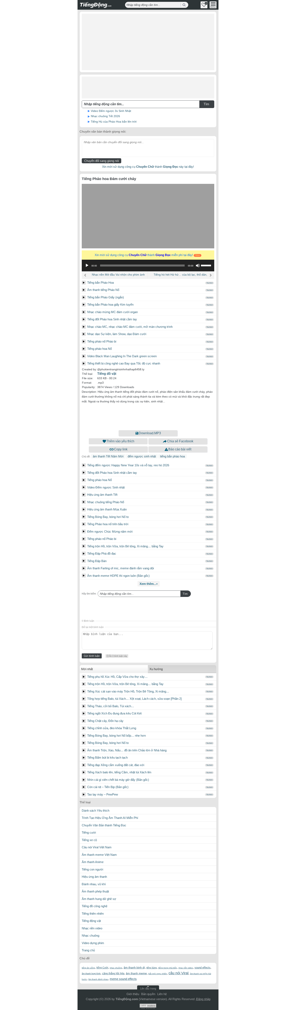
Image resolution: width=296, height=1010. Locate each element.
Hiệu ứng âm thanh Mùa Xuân (107, 509)
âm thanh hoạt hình (91, 973)
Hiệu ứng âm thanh (94, 876)
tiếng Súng (151, 967)
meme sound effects (123, 979)
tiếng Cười (102, 967)
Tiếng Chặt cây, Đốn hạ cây (105, 721)
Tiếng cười (89, 832)
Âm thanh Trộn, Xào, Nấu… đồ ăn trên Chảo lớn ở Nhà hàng (127, 750)
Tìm (185, 593)
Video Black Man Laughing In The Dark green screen (122, 356)
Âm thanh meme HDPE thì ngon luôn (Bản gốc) (118, 575)
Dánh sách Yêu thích (95, 810)
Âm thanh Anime (92, 862)
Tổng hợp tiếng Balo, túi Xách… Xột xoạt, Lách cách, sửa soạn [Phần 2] (134, 698)
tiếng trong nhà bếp (167, 968)
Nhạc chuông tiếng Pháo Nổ (105, 502)
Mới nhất (87, 669)
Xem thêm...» (149, 583)
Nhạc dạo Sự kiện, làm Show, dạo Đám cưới (116, 334)
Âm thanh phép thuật (95, 891)
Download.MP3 (150, 433)
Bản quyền (148, 994)
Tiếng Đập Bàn (97, 561)
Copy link (120, 449)
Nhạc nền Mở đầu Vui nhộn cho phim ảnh (118, 274)
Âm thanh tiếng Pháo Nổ (103, 290)
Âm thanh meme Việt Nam (99, 854)
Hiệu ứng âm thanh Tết (102, 494)
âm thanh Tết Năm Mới (108, 456)
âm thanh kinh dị (134, 967)
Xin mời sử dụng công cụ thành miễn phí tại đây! (147, 255)
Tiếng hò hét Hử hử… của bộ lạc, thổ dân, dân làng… (180, 276)
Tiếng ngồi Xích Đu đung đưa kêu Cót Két (114, 713)
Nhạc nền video (92, 928)
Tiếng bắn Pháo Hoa (100, 282)
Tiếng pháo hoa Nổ (99, 348)
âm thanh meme (136, 973)
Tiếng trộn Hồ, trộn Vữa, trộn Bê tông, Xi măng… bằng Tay (125, 546)
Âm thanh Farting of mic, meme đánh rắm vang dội (120, 568)
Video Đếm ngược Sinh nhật (106, 487)
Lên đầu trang (148, 988)
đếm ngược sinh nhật (142, 456)
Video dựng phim (93, 943)
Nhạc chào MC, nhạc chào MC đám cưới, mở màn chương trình (130, 326)
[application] (148, 265)
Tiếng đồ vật (106, 373)
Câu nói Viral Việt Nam (97, 847)
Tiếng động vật (91, 921)
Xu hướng (156, 669)
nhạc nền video (185, 968)
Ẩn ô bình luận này (118, 656)
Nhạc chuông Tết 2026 (105, 116)
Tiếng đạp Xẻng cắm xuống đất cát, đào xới (115, 765)
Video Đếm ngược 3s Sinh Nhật (111, 110)
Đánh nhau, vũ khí (94, 884)
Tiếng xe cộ (89, 840)
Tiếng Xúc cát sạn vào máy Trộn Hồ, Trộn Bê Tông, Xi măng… (128, 691)
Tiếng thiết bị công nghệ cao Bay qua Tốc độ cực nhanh (123, 363)
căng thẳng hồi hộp (113, 973)
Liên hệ (162, 994)
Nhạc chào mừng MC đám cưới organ (112, 312)
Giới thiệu (132, 994)
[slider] (206, 265)
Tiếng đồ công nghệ (94, 906)
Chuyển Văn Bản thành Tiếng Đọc (104, 825)
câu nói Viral (178, 973)
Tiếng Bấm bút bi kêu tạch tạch (107, 757)
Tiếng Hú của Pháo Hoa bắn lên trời (114, 121)
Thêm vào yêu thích (120, 441)
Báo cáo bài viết (179, 449)
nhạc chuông (116, 968)
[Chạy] (87, 265)
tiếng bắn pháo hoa (172, 456)
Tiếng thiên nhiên (93, 913)
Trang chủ (88, 950)
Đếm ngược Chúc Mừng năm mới (109, 531)
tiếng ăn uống (88, 968)
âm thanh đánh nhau (98, 979)
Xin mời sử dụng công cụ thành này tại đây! (148, 166)
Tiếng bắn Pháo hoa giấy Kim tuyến (110, 304)
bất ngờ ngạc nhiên (157, 974)
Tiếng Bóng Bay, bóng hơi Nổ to (108, 517)
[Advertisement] (148, 42)
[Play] (84, 283)
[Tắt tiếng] (198, 265)
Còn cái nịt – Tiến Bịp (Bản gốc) (107, 787)
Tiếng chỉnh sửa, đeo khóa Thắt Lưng (111, 728)
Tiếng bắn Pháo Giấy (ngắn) (105, 297)
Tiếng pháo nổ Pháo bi (101, 341)
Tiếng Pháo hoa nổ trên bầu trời (107, 524)
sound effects (202, 967)
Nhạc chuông (90, 935)
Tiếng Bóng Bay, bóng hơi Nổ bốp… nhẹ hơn (116, 735)
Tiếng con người (92, 869)
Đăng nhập (203, 999)
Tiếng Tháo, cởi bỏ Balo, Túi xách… (110, 706)
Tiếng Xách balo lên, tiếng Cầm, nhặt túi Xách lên (119, 772)
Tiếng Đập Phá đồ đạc (101, 553)
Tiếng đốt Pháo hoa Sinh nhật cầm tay (112, 319)
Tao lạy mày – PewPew (102, 794)
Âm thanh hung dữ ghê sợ (99, 899)
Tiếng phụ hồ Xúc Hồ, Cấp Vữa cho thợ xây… (117, 676)
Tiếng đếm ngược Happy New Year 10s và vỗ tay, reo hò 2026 (128, 465)
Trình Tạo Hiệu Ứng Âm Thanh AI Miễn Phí (110, 817)
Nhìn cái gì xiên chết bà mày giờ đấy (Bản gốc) (118, 779)
